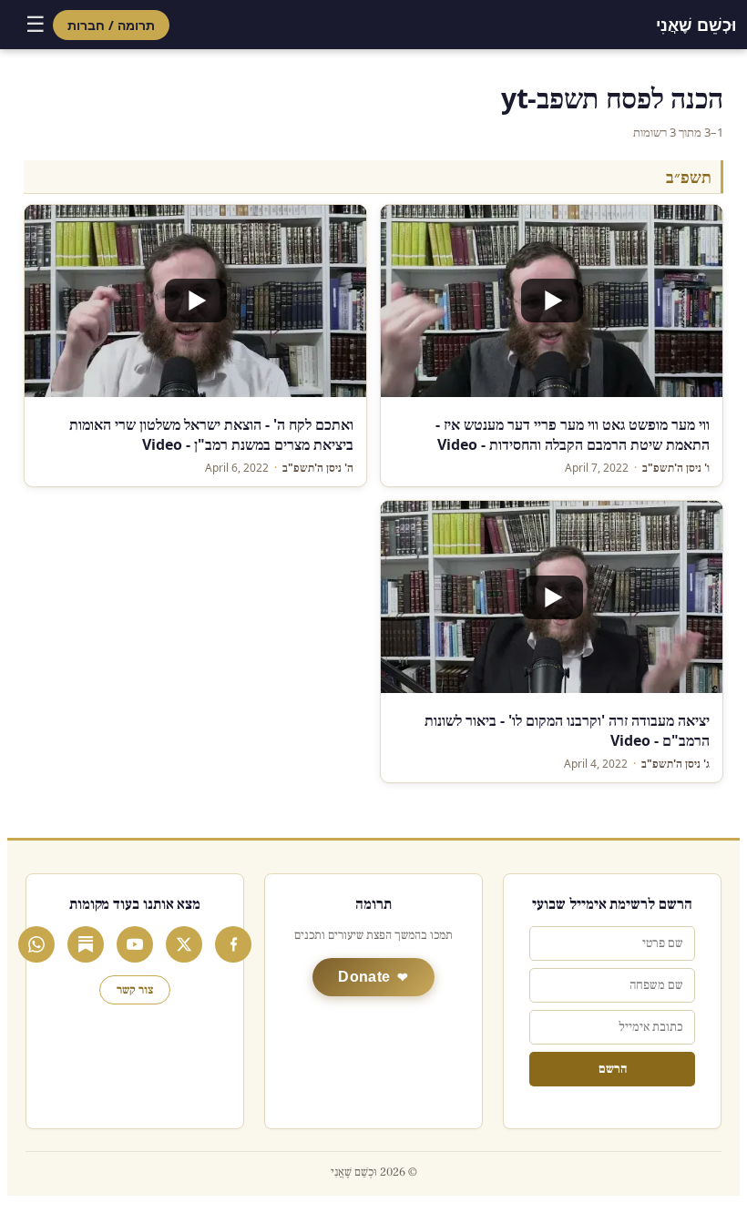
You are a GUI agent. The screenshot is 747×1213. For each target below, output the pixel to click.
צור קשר (135, 990)
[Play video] (551, 301)
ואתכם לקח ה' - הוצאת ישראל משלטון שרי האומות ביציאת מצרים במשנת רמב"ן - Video (211, 434)
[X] (184, 944)
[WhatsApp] (36, 944)
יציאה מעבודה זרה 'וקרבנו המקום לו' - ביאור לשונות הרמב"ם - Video (567, 730)
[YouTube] (135, 944)
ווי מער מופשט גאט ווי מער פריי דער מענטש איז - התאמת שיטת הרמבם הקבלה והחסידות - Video (572, 434)
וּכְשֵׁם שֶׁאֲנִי (696, 25)
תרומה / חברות (111, 25)
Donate (364, 976)
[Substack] (85, 944)
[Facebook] (233, 944)
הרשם (613, 1069)
